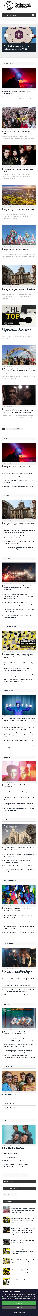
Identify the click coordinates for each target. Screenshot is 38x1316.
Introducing (8, 691)
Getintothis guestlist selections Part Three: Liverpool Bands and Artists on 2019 (17, 669)
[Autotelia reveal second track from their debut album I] (19, 772)
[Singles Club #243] (19, 1082)
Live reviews (8, 558)
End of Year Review (10, 626)
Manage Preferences (19, 1312)
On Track (7, 757)
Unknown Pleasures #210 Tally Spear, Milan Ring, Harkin (19, 933)
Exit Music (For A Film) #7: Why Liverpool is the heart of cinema (19, 848)
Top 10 (6, 1120)
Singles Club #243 (10, 1094)
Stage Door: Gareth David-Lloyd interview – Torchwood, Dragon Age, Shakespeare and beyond (19, 537)
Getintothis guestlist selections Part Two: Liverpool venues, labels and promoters (19, 675)
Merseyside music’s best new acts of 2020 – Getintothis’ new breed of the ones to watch (22, 1252)
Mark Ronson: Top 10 (10, 1153)
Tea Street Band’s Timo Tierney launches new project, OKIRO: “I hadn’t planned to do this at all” (19, 720)
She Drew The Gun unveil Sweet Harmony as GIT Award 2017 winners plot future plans (19, 972)
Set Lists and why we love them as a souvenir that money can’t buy (19, 610)
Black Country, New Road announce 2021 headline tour (17, 92)
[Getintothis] (19, 5)
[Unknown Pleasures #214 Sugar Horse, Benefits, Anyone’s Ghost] (19, 895)
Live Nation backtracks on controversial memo (18, 132)
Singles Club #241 (9, 1103)
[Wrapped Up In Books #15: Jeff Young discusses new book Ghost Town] (19, 1019)
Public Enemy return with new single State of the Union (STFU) (19, 798)
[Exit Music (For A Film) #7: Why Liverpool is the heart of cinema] (19, 835)
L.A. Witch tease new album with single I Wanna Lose (18, 793)
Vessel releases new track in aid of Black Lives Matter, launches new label (18, 804)
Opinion (6, 495)
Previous (6, 35)
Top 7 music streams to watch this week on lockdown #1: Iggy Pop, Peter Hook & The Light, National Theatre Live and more (18, 604)
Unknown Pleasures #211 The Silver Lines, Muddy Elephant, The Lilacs (19, 927)
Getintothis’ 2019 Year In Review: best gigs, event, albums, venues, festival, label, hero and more (20, 655)
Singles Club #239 (9, 1111)
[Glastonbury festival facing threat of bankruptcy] (19, 235)
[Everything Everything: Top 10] (19, 1135)
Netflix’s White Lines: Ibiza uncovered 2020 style (19, 866)
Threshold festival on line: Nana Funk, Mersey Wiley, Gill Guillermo (18, 616)
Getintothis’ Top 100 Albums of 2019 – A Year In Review (23, 1281)
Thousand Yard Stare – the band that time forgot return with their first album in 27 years (18, 1051)
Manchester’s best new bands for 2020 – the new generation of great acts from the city (19, 728)
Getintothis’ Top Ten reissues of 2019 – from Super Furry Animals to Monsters (19, 664)
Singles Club (8, 1067)
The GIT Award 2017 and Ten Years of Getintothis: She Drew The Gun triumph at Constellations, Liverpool (19, 980)
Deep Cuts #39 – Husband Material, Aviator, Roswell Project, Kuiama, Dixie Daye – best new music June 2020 (19, 734)
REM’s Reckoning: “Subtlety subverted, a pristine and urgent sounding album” (16, 48)
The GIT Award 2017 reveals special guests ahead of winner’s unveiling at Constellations (19, 990)
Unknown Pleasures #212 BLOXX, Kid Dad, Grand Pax (19, 922)
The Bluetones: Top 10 (10, 1157)
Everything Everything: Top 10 (14, 1148)
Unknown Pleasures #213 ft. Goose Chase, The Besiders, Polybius (18, 916)
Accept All (19, 1303)
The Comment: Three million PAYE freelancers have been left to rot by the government (18, 548)
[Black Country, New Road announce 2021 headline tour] (19, 78)
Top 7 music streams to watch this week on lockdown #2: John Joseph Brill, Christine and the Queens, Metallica (19, 596)
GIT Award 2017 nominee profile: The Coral (17, 985)
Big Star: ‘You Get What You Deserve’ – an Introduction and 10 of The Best (16, 1165)
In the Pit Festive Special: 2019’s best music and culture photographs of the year (18, 680)
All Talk (7, 1004)
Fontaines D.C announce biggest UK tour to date (18, 170)
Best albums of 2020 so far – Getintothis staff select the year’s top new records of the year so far (23, 1210)
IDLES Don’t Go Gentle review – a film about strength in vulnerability (17, 861)
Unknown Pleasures (11, 881)
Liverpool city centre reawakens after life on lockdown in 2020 (19, 290)
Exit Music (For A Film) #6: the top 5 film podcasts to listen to (19, 870)
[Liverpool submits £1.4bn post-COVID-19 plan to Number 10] (19, 195)
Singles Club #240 (9, 1107)
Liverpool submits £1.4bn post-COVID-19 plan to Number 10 (19, 210)
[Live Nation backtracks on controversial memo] (19, 118)
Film (5, 820)
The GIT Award (9, 943)
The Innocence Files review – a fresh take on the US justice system (19, 855)
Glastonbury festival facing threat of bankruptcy (16, 250)
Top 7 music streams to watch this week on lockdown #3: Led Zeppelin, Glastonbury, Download (18, 587)
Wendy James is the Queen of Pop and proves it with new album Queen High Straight (18, 1045)
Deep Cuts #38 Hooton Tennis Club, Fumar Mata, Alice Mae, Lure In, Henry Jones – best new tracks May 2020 (19, 746)
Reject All (19, 1307)
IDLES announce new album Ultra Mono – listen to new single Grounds (19, 809)
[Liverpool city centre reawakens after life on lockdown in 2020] (19, 275)
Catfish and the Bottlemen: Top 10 (14, 1161)
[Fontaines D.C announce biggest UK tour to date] (19, 156)
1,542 (17, 429)
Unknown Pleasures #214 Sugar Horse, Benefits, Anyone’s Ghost (17, 909)
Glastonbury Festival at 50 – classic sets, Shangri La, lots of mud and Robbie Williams (19, 369)
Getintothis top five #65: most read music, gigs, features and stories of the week (18, 330)
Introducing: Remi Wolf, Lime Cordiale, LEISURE (19, 740)
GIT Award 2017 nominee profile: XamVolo (17, 995)
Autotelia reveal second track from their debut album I (18, 785)
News (5, 438)
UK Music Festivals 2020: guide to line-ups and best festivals (22, 1241)
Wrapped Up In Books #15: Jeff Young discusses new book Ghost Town (16, 1033)
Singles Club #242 (9, 1100)
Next (32, 35)
